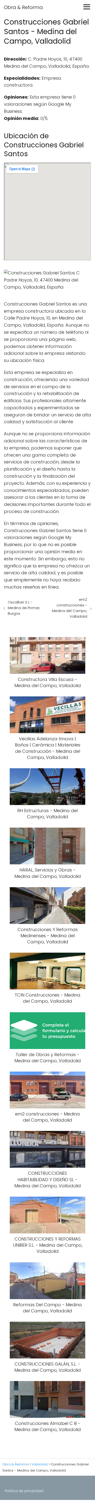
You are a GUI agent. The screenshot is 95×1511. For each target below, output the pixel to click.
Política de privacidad (24, 1490)
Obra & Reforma (23, 7)
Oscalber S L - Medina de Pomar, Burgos (24, 608)
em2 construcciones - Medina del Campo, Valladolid (69, 608)
